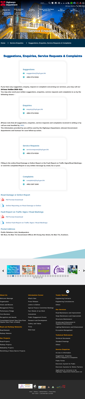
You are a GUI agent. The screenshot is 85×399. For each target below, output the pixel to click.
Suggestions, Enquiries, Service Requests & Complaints (67, 356)
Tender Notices (62, 295)
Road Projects (5, 341)
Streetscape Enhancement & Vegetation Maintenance (65, 323)
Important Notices (43, 391)
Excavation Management (64, 330)
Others (58, 305)
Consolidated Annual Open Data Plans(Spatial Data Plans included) (13, 321)
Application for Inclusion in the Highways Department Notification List (69, 371)
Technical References (64, 335)
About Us (6, 10)
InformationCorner (18, 10)
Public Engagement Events (37, 317)
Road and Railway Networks (11, 327)
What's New (32, 298)
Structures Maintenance (64, 319)
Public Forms (60, 360)
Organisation (4, 301)
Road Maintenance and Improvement (68, 313)
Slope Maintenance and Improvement (68, 316)
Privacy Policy (52, 391)
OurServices (74, 10)
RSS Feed (31, 330)
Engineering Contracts (63, 298)
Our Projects (5, 338)
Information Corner (35, 295)
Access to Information (63, 353)
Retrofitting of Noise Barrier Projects (12, 351)
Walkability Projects (7, 348)
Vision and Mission (6, 305)
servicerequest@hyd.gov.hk (37, 149)
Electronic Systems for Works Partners (69, 367)
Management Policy (6, 308)
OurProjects (61, 10)
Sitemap (36, 391)
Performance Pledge (7, 311)
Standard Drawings (62, 341)
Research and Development (37, 320)
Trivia (30, 327)
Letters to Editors (34, 305)
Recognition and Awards (8, 317)
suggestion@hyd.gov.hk (36, 73)
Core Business (5, 314)
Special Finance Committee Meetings (41, 308)
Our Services (61, 309)
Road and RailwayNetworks (46, 10)
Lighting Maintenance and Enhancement (69, 327)
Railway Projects (6, 344)
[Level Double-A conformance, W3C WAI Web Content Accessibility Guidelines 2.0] (42, 388)
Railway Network (6, 333)
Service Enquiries (16, 43)
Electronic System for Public (65, 364)
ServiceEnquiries (19, 13)
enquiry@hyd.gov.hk (34, 109)
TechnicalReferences (6, 13)
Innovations (32, 314)
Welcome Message (6, 298)
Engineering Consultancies (65, 301)
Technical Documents (63, 338)
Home (3, 43)
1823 (22, 125)
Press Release (33, 301)
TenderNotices (32, 10)
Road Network (5, 330)
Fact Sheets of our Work (36, 311)
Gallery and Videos (34, 323)
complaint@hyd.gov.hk (35, 180)
